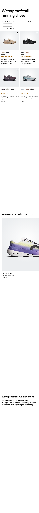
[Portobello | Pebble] (27, 89)
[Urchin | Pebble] (3, 89)
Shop (29, 3)
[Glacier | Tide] (22, 89)
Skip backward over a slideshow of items (18, 282)
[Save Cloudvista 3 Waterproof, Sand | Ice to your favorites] (17, 33)
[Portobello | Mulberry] (27, 52)
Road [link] (22, 22)
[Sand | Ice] (3, 52)
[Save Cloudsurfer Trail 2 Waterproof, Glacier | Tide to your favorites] (37, 69)
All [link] (16, 22)
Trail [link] (29, 22)
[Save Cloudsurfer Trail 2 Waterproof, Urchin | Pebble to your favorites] (17, 69)
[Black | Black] (8, 52)
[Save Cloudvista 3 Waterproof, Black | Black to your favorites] (37, 33)
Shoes (35, 3)
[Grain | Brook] (8, 89)
